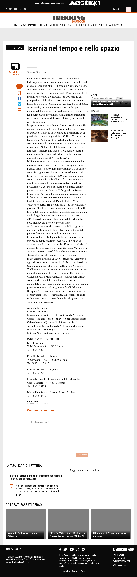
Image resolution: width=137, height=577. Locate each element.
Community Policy (78, 571)
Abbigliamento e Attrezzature (107, 25)
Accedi (116, 9)
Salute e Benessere (78, 25)
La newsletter (119, 565)
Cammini (32, 25)
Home (16, 25)
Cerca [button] (119, 98)
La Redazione (118, 555)
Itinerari (42, 25)
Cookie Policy (64, 571)
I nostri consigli (57, 25)
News (23, 25)
